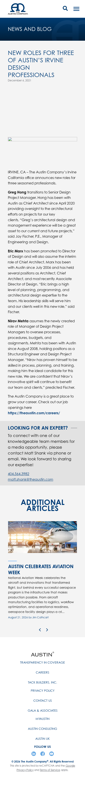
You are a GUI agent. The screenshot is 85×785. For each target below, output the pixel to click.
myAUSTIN (42, 719)
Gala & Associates (43, 710)
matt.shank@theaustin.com (30, 479)
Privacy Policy (42, 690)
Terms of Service (50, 770)
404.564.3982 (18, 474)
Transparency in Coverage (42, 662)
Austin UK (42, 738)
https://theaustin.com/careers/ (34, 413)
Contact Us (42, 700)
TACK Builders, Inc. (42, 682)
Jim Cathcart (40, 617)
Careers (42, 672)
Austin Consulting (42, 728)
